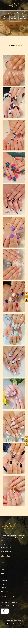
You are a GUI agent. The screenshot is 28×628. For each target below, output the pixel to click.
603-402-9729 (7, 551)
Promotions (4, 576)
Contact (3, 587)
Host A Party (4, 580)
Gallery (3, 573)
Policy (2, 569)
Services (3, 566)
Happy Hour (4, 584)
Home (2, 562)
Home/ (11, 25)
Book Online (4, 591)
